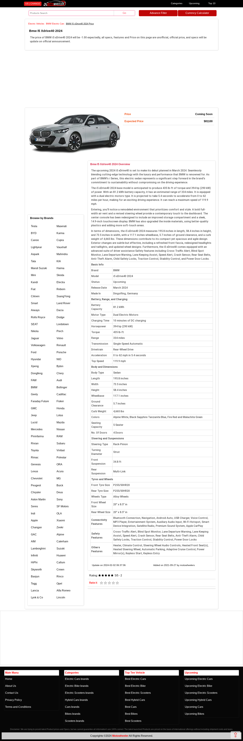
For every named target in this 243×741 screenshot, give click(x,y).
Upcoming (194, 3)
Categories (176, 3)
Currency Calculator (197, 13)
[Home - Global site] (54, 5)
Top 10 (211, 3)
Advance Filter (158, 13)
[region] (121, 78)
